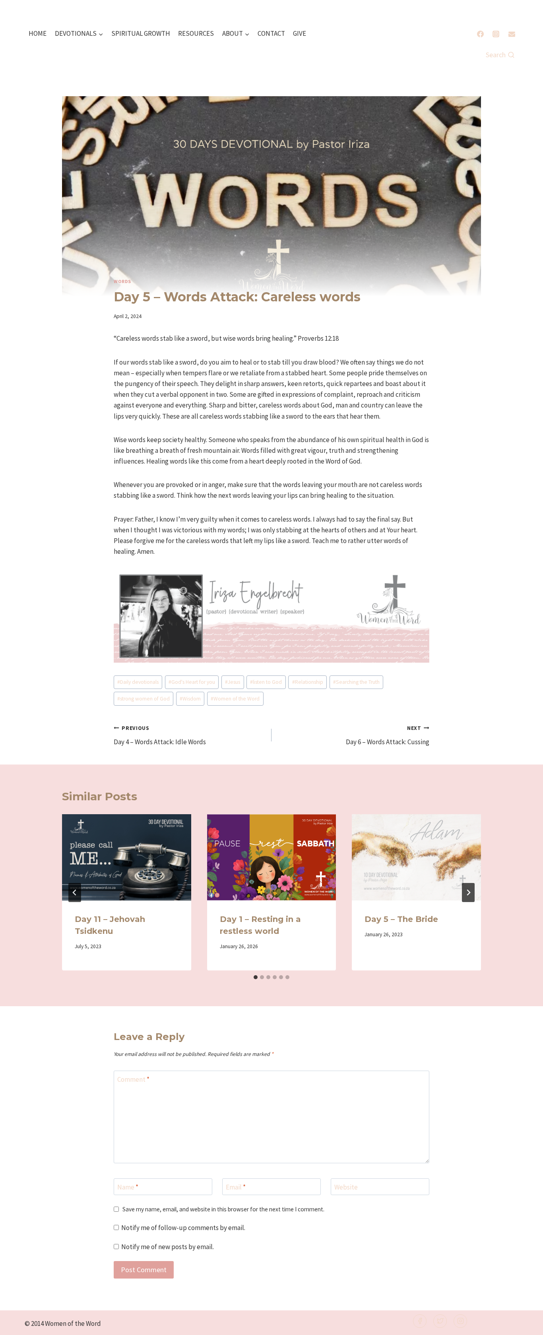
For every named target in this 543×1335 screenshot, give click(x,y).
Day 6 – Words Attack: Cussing (387, 735)
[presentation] (126, 857)
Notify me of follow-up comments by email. (183, 1227)
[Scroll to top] (523, 1323)
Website (346, 1187)
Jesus (232, 682)
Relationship (307, 682)
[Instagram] (496, 34)
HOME (38, 33)
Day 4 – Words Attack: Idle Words (160, 735)
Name (127, 1187)
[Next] (468, 892)
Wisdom (190, 698)
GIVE (299, 33)
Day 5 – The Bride (401, 919)
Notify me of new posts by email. (167, 1246)
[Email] (511, 34)
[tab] (256, 977)
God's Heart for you (192, 682)
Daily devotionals (138, 682)
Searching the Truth (356, 682)
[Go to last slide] (74, 892)
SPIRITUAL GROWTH (140, 33)
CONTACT (271, 33)
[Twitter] (440, 1321)
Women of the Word (235, 698)
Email (236, 1187)
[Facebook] (480, 34)
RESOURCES (196, 33)
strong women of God (143, 698)
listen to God (266, 682)
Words (122, 281)
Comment (133, 1079)
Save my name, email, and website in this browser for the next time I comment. (223, 1209)
